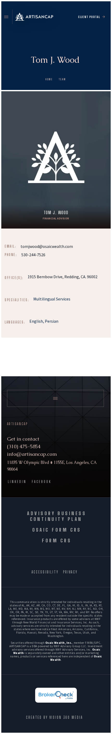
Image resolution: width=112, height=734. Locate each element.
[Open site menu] (6, 16)
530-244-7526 (33, 254)
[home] (34, 16)
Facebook (41, 482)
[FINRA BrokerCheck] (56, 695)
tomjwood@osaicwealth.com (47, 246)
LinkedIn (17, 482)
